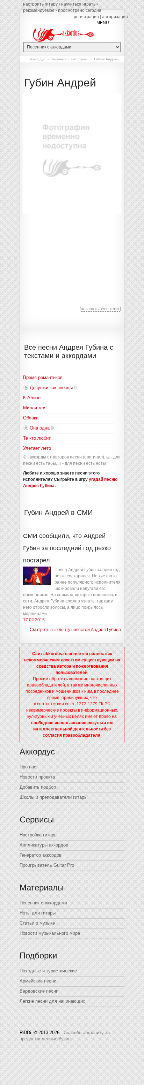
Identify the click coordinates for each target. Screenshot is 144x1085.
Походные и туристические (48, 970)
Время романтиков (43, 377)
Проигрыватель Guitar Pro (47, 865)
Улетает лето (37, 448)
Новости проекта (37, 777)
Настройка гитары (38, 834)
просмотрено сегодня (79, 10)
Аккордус (37, 59)
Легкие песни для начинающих (52, 1001)
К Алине (32, 397)
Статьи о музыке (37, 923)
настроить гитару (40, 4)
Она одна (40, 428)
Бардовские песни (39, 991)
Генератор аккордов (41, 855)
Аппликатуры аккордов (44, 845)
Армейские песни (38, 981)
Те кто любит (37, 438)
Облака (30, 417)
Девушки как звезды (51, 387)
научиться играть (78, 4)
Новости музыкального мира (50, 933)
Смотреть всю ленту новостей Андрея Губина (75, 629)
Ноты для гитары (38, 913)
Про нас (28, 766)
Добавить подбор (38, 787)
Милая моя (34, 407)
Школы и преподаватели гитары (53, 797)
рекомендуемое (39, 10)
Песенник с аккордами (69, 59)
